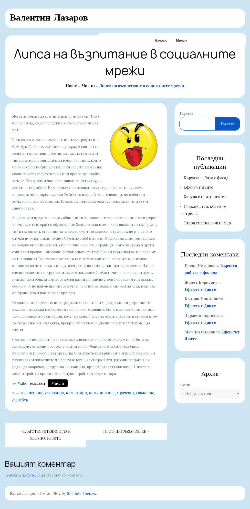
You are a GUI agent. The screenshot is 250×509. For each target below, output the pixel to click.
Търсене (186, 113)
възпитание (32, 392)
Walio (22, 383)
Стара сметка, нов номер (207, 222)
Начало (161, 40)
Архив (184, 385)
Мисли (182, 40)
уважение (145, 392)
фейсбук (20, 399)
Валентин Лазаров (49, 17)
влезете (28, 475)
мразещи (125, 392)
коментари (76, 392)
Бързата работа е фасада (207, 177)
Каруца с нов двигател (205, 196)
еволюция (54, 392)
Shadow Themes (81, 493)
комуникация (102, 392)
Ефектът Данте (198, 187)
